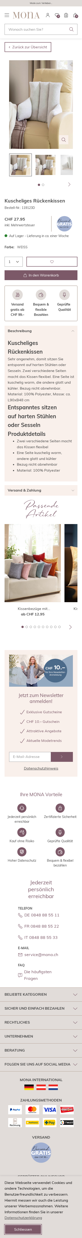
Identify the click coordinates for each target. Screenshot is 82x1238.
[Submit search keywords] (71, 29)
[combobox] (41, 29)
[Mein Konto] (48, 15)
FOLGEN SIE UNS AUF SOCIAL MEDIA (37, 1064)
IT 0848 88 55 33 (41, 937)
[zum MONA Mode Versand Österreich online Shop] (41, 1087)
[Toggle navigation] (7, 15)
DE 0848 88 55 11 (41, 915)
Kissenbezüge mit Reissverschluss (33, 608)
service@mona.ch (41, 954)
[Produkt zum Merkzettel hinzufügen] (51, 262)
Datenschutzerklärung (23, 1217)
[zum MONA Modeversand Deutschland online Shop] (29, 1087)
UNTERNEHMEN (19, 1036)
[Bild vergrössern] (63, 139)
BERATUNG (15, 1050)
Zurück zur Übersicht (29, 47)
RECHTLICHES (17, 1022)
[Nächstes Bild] (69, 184)
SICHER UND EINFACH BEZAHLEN (34, 1008)
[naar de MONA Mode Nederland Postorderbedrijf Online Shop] (53, 1087)
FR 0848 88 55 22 (41, 926)
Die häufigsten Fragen (38, 975)
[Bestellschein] (66, 15)
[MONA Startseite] (26, 15)
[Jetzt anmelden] (62, 757)
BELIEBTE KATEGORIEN (26, 994)
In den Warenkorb (44, 275)
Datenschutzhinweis (41, 768)
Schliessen (23, 1229)
